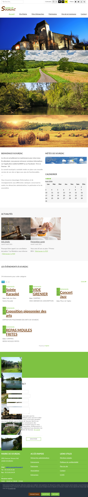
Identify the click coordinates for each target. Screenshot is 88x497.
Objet (3, 404)
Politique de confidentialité (69, 462)
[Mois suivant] (50, 179)
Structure (4, 396)
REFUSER (55, 494)
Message (4, 410)
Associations (35, 471)
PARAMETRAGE (34, 494)
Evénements (10, 286)
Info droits (5, 242)
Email (3, 400)
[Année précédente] (46, 179)
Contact (62, 471)
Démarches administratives (40, 458)
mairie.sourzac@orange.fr (14, 467)
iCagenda (47, 345)
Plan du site (64, 466)
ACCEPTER (45, 494)
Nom (3, 391)
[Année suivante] (49, 179)
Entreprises (34, 475)
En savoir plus (12, 488)
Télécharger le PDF (8, 254)
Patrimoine (34, 466)
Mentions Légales (66, 458)
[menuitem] (12, 14)
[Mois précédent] (47, 179)
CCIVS (62, 475)
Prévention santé (38, 242)
